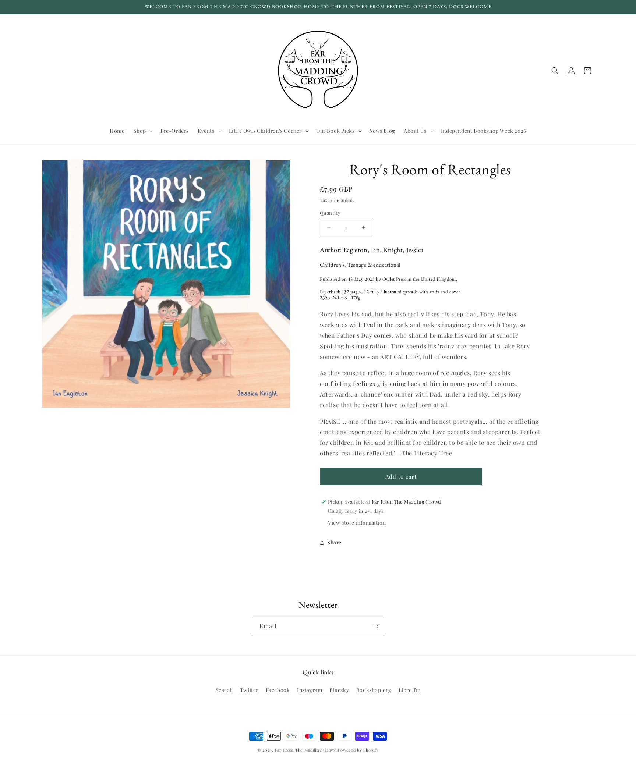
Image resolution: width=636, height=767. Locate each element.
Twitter (249, 689)
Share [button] (334, 542)
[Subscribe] (376, 626)
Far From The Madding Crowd (306, 750)
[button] (142, 131)
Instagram (309, 689)
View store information (357, 522)
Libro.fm (410, 689)
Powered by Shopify (358, 750)
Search (224, 689)
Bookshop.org (373, 689)
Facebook (278, 689)
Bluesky (339, 689)
